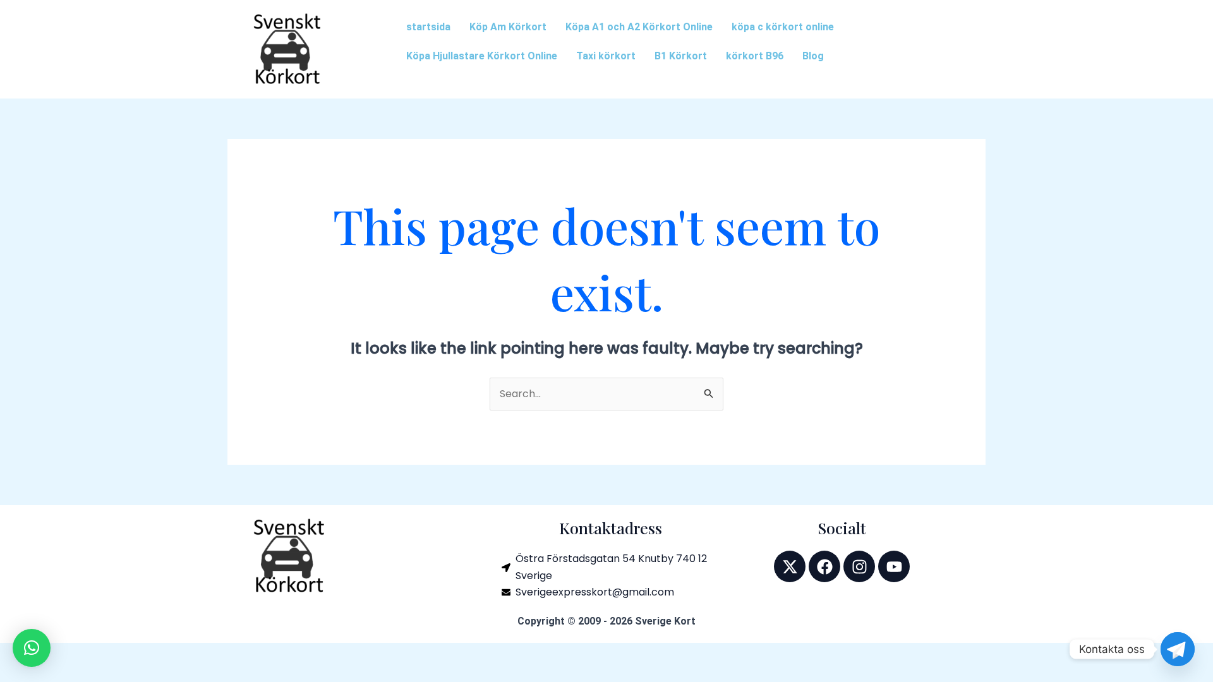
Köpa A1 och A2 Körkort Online (639, 27)
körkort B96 (754, 56)
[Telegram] (1178, 649)
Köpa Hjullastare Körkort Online (481, 56)
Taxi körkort (606, 56)
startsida (428, 27)
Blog (813, 56)
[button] (32, 648)
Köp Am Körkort (507, 27)
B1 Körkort (681, 56)
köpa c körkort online (783, 27)
